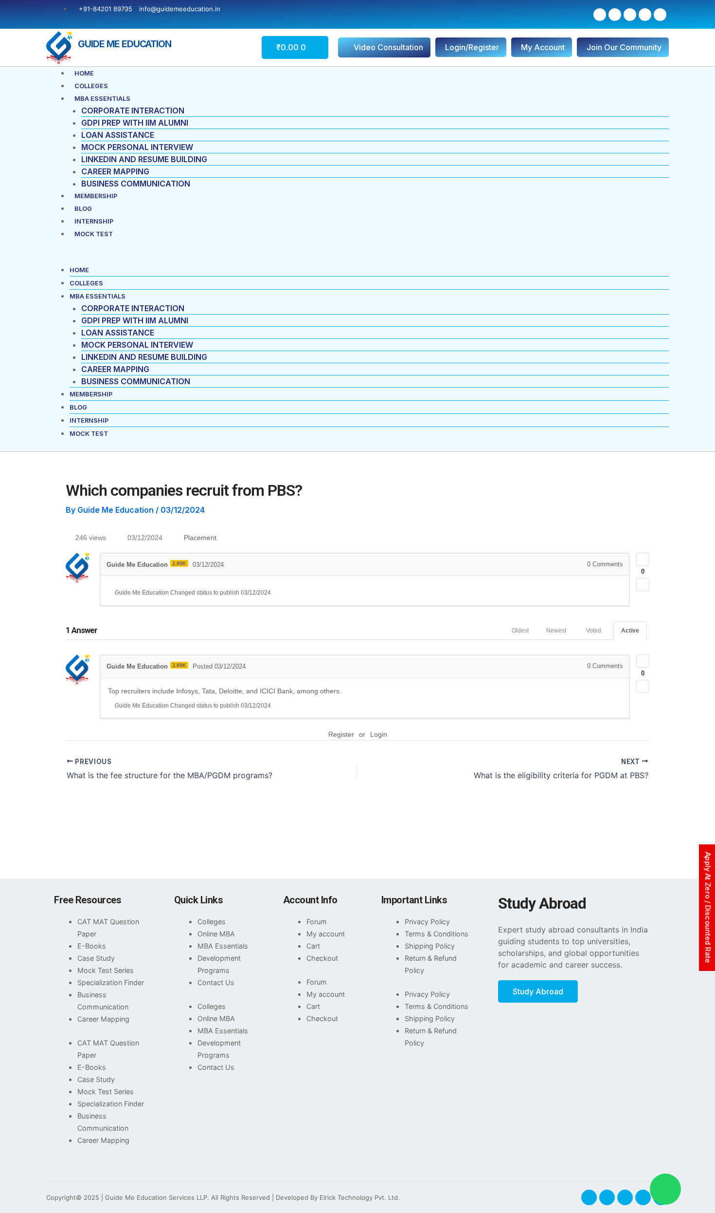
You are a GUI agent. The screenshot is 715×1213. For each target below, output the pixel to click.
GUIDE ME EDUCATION (124, 44)
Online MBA (216, 934)
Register (341, 734)
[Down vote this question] (642, 584)
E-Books (91, 946)
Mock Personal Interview (137, 147)
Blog (83, 208)
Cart (313, 946)
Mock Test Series (105, 970)
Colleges (91, 86)
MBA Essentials (102, 98)
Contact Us (215, 982)
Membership (95, 196)
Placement (200, 537)
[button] (357, 257)
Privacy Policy (427, 921)
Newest (556, 630)
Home (84, 73)
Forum (316, 921)
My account (325, 934)
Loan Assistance (117, 135)
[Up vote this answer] (642, 661)
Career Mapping (115, 171)
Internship (93, 221)
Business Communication (135, 183)
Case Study (96, 958)
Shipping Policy (430, 946)
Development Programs (219, 964)
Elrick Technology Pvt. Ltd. (360, 1197)
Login (378, 734)
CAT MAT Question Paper (108, 927)
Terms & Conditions (436, 934)
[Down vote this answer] (642, 686)
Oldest (520, 630)
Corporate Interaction (132, 110)
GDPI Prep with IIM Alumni (134, 123)
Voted (593, 630)
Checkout (322, 958)
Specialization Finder (110, 982)
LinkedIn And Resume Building (144, 159)
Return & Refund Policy (431, 964)
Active (630, 630)
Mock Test (93, 234)
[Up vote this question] (642, 559)
